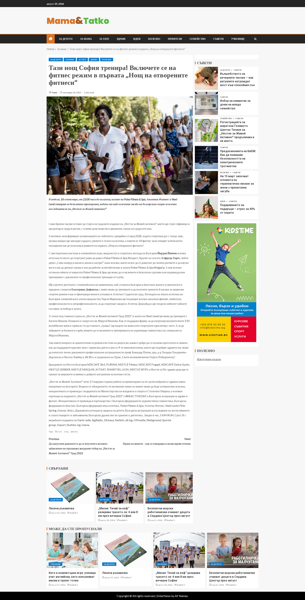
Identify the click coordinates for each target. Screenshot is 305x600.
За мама (86, 39)
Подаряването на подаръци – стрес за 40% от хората (237, 209)
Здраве (121, 39)
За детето (66, 39)
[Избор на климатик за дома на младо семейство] (206, 103)
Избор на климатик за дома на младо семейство (235, 104)
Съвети (218, 39)
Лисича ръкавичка (61, 508)
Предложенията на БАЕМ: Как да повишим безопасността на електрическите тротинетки (238, 158)
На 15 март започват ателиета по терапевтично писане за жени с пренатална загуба (237, 184)
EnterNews (164, 596)
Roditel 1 (74, 512)
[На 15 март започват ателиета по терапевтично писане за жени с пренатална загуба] (206, 182)
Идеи (136, 39)
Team (54, 92)
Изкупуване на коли (209, 359)
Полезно (154, 39)
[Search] (255, 39)
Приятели (175, 39)
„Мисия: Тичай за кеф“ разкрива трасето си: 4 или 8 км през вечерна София (118, 512)
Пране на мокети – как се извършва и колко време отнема (157, 441)
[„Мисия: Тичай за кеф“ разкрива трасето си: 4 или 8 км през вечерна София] (119, 488)
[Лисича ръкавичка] (70, 488)
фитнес (74, 431)
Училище (238, 39)
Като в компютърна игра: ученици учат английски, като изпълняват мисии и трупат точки (72, 576)
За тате (104, 39)
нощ (66, 431)
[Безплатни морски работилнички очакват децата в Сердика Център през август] (169, 488)
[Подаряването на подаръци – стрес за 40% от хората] (206, 207)
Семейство (198, 39)
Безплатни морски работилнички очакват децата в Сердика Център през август (169, 512)
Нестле (58, 431)
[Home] (51, 38)
